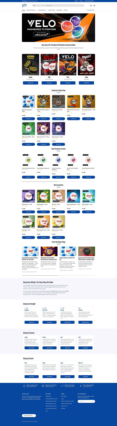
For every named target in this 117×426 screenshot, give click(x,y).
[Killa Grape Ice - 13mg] (28, 196)
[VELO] (67, 64)
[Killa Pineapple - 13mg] (43, 196)
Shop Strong (67, 322)
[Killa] (49, 64)
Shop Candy (31, 347)
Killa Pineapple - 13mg (42, 204)
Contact (81, 1)
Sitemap (63, 408)
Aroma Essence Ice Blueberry (56, 169)
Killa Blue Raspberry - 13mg (73, 204)
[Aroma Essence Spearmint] (43, 159)
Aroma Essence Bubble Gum (72, 169)
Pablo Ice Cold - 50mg (57, 109)
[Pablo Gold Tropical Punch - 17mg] (73, 101)
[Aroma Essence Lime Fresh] (28, 159)
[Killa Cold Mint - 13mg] (88, 196)
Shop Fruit (67, 347)
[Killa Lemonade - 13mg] (58, 221)
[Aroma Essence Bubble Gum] (73, 159)
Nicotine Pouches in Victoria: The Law (67, 258)
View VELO (31, 376)
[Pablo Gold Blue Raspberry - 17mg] (43, 101)
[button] (94, 5)
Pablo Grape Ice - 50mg (57, 136)
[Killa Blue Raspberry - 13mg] (73, 196)
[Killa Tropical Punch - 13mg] (43, 221)
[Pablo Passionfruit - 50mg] (43, 128)
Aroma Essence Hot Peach (88, 168)
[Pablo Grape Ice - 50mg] (58, 128)
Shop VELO (67, 82)
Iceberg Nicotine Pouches (51, 398)
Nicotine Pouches (30, 10)
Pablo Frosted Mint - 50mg (28, 136)
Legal (62, 398)
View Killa (85, 376)
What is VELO (64, 406)
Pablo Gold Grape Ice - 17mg (88, 109)
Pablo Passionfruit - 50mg (43, 136)
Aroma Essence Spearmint (43, 168)
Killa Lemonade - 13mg (57, 230)
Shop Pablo (86, 82)
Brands (76, 1)
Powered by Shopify (33, 421)
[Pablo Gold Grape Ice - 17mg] (88, 101)
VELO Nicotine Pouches (51, 408)
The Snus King (27, 421)
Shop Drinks (49, 347)
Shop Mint (85, 347)
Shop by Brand (41, 10)
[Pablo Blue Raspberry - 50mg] (28, 101)
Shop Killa (49, 82)
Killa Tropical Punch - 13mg (43, 230)
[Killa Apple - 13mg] (28, 221)
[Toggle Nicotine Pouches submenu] (36, 10)
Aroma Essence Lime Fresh (28, 168)
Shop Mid (49, 322)
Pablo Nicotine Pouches (51, 401)
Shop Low (31, 322)
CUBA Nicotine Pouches (51, 406)
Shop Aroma (30, 82)
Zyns (47, 410)
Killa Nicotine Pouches (51, 403)
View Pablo (49, 376)
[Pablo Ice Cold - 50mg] (58, 101)
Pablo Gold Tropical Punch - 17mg (73, 110)
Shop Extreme (85, 322)
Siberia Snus (48, 396)
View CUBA (67, 376)
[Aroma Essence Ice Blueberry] (58, 159)
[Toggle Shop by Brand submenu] (46, 10)
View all (58, 92)
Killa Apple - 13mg (26, 230)
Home (23, 10)
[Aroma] (30, 64)
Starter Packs (51, 10)
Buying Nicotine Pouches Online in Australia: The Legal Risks (30, 258)
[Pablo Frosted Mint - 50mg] (28, 128)
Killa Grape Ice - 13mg (27, 204)
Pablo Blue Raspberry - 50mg (27, 110)
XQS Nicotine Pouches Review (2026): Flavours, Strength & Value (49, 258)
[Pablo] (86, 64)
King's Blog (59, 10)
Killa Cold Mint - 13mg (87, 204)
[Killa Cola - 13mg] (58, 196)
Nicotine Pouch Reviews (66, 403)
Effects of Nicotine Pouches (67, 401)
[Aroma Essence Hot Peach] (88, 159)
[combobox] (58, 5)
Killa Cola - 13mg (56, 204)
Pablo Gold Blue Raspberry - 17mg (43, 110)
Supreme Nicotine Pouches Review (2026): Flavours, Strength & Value (86, 258)
